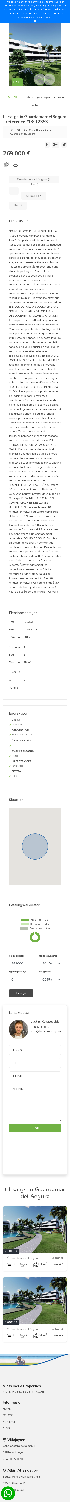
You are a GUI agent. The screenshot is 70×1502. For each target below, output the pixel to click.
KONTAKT (9, 1422)
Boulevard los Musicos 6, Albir (21, 1477)
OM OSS (8, 1415)
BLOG (6, 1428)
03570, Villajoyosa (14, 1452)
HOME (7, 1409)
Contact (35, 105)
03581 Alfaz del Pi (14, 1483)
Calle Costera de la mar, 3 (19, 1446)
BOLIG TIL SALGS (15, 130)
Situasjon (58, 97)
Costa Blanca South (40, 130)
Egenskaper (43, 97)
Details (28, 97)
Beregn (21, 993)
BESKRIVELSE (13, 97)
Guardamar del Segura (22, 133)
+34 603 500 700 (13, 1459)
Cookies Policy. (43, 17)
